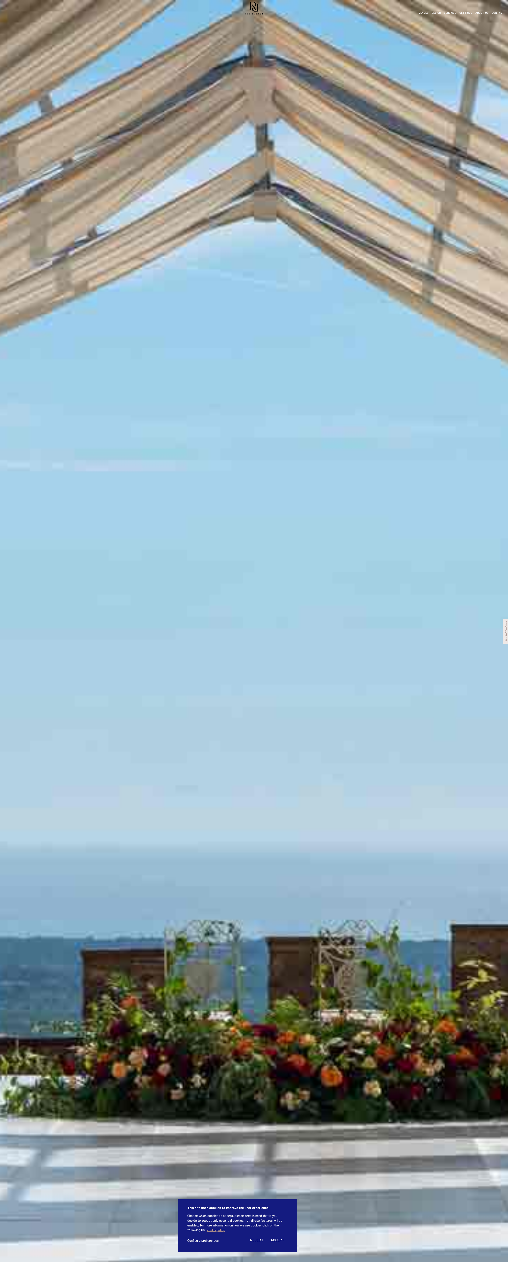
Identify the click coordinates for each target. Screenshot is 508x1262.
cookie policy (216, 1230)
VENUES (424, 13)
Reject (256, 1240)
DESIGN (436, 13)
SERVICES (450, 13)
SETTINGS (465, 13)
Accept (277, 1240)
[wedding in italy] (254, 9)
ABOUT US (482, 13)
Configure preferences (203, 1241)
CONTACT (498, 13)
